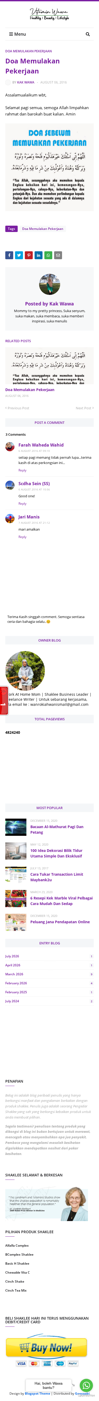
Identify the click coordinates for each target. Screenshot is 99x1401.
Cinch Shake (14, 1281)
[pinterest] (72, 1307)
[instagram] (26, 1307)
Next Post (83, 408)
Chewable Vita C (17, 1272)
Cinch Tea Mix (16, 1290)
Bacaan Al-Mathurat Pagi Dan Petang (56, 829)
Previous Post (18, 408)
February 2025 (48, 992)
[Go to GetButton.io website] (86, 1395)
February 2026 (48, 983)
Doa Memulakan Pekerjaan (28, 51)
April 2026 (48, 965)
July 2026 (48, 956)
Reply (22, 470)
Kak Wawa (25, 82)
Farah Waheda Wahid (41, 445)
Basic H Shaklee (17, 1263)
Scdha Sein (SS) (34, 483)
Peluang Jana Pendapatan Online (60, 921)
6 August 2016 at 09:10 (34, 451)
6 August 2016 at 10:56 (34, 489)
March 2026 (48, 974)
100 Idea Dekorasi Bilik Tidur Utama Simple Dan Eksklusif (56, 853)
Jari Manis (29, 517)
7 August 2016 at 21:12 (34, 523)
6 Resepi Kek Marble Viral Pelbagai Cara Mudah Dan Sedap (61, 901)
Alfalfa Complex (17, 1245)
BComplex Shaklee (19, 1254)
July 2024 (48, 1001)
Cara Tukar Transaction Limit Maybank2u (56, 877)
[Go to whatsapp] (86, 1385)
